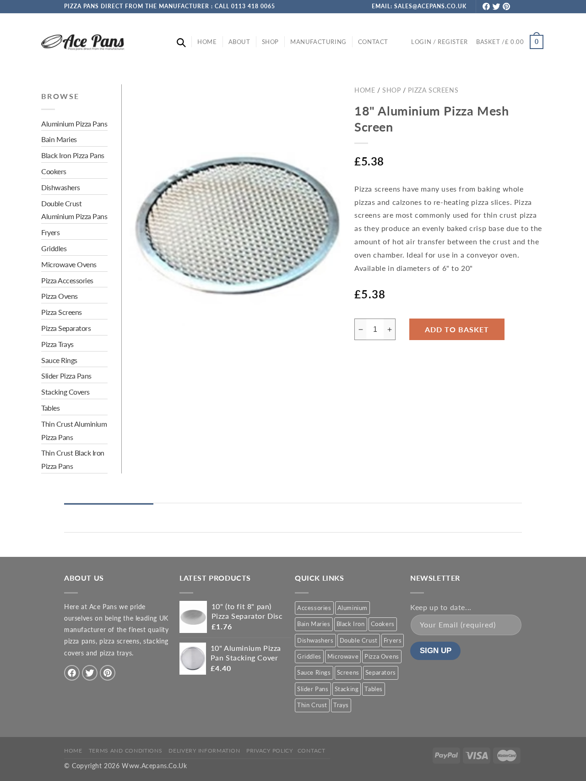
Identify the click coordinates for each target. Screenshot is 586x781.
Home (364, 90)
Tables (373, 689)
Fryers (393, 640)
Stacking (347, 689)
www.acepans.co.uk (154, 766)
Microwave (342, 656)
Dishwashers (315, 640)
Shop (391, 90)
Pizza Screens (433, 90)
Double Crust (359, 640)
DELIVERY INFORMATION (204, 750)
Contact (312, 750)
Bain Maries (314, 623)
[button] (181, 43)
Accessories (314, 607)
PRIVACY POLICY (269, 750)
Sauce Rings (314, 672)
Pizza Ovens (381, 656)
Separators (380, 672)
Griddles (309, 656)
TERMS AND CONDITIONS (126, 750)
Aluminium (352, 607)
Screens (348, 672)
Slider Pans (313, 689)
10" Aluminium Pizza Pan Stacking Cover (246, 653)
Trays (341, 705)
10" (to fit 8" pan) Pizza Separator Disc (247, 611)
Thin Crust (312, 705)
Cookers (383, 623)
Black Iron (350, 623)
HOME (73, 750)
